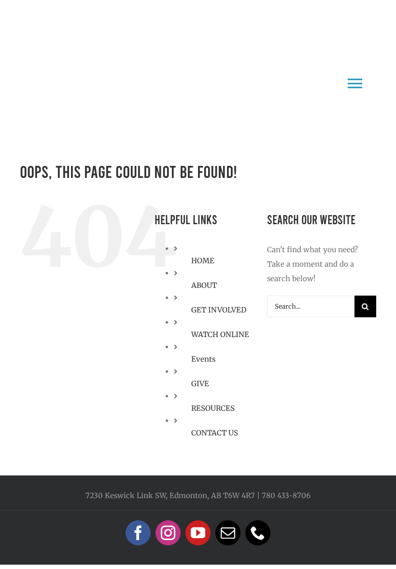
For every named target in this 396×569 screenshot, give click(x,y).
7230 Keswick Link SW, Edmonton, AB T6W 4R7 (170, 495)
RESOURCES (213, 408)
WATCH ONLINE (220, 334)
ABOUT (204, 285)
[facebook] (138, 532)
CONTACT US (214, 432)
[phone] (257, 532)
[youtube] (198, 532)
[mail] (227, 532)
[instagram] (168, 532)
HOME (202, 260)
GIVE (200, 383)
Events (203, 359)
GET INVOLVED (218, 309)
